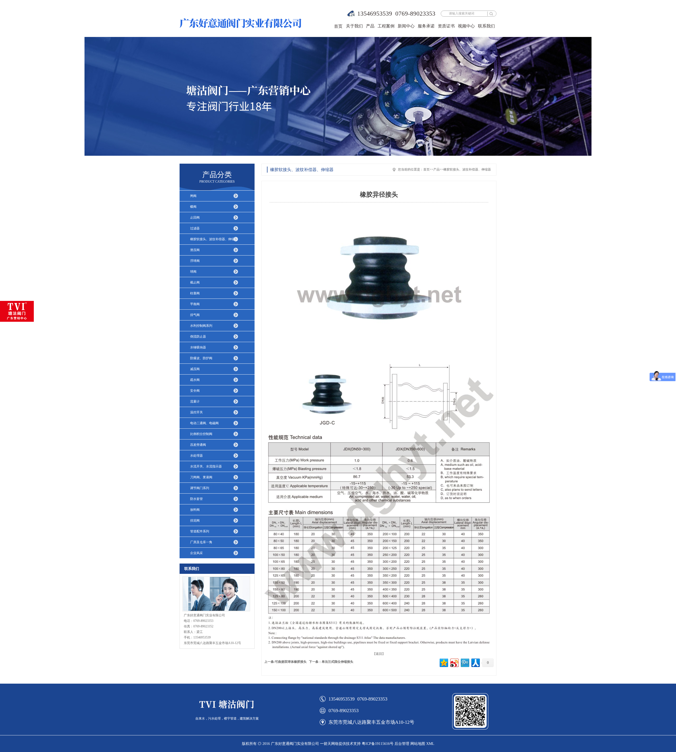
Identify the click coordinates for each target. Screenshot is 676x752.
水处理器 (196, 455)
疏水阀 (195, 380)
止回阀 (195, 217)
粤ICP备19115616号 (377, 744)
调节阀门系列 (199, 488)
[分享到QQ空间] (443, 662)
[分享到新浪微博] (454, 662)
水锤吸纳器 (198, 347)
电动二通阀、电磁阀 (204, 423)
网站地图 (417, 744)
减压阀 (195, 369)
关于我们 (354, 26)
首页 (338, 26)
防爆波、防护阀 (201, 358)
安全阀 (195, 390)
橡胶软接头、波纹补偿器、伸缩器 (214, 239)
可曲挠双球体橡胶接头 (291, 662)
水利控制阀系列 (201, 326)
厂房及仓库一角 (201, 542)
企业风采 (196, 553)
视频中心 (466, 26)
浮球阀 (195, 261)
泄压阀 (195, 250)
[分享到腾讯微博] (465, 662)
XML (430, 744)
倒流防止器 (198, 336)
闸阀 (193, 196)
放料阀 (195, 510)
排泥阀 (195, 520)
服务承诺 (426, 26)
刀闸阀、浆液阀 (201, 477)
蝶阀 (193, 207)
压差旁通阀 (198, 445)
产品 (370, 26)
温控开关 (196, 412)
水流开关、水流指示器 (206, 466)
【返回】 (379, 654)
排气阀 (195, 315)
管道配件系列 (199, 531)
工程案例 (386, 26)
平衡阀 (195, 304)
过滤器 (195, 228)
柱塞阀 (195, 293)
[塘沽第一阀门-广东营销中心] (17, 311)
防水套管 (196, 499)
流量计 (195, 401)
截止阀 (195, 282)
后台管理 (402, 744)
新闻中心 (406, 26)
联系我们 (486, 26)
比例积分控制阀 (201, 434)
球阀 (193, 271)
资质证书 (446, 26)
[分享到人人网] (475, 662)
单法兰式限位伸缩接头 (337, 662)
